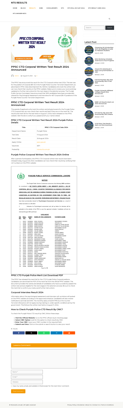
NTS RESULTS (19, 2)
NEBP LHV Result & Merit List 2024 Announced (104, 102)
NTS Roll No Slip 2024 (76, 8)
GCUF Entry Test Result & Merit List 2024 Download (103, 124)
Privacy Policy (71, 405)
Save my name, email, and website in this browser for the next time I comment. (41, 386)
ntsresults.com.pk (43, 149)
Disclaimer (80, 405)
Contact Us (96, 405)
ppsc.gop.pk (41, 142)
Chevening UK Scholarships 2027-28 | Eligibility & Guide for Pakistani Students (104, 49)
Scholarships (51, 8)
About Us (88, 405)
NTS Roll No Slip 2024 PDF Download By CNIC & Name (104, 113)
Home (15, 8)
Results (32, 8)
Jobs (41, 8)
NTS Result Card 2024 (96, 8)
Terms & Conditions (107, 405)
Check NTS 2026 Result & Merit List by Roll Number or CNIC (104, 70)
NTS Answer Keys (19, 13)
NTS (62, 8)
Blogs (23, 8)
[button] (109, 19)
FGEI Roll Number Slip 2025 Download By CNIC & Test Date (104, 81)
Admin (17, 76)
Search (109, 28)
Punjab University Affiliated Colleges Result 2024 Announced (104, 92)
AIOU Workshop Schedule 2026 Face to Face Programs (104, 59)
